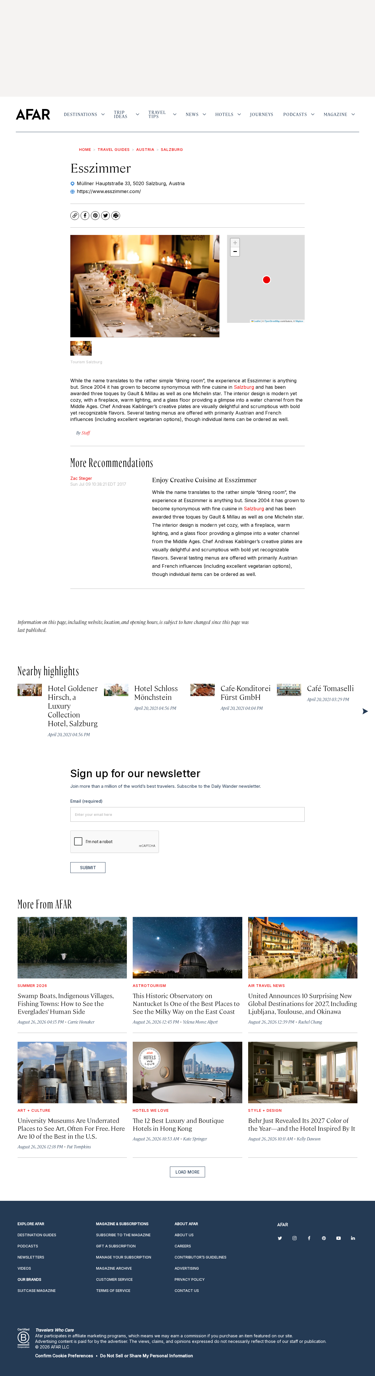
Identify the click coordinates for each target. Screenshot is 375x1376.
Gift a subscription (116, 1246)
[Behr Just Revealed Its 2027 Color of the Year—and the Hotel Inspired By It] (302, 1072)
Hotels (224, 114)
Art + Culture (34, 1110)
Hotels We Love (151, 1110)
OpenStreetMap (272, 321)
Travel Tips (157, 114)
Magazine (335, 114)
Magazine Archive (114, 1268)
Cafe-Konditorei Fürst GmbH (246, 692)
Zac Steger (81, 478)
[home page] (33, 114)
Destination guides (37, 1235)
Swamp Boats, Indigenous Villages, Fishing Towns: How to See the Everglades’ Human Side (65, 1003)
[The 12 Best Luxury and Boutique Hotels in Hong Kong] (187, 1072)
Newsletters (31, 1257)
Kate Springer (195, 1138)
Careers (183, 1246)
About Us (184, 1235)
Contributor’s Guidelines (200, 1257)
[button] (266, 279)
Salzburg (172, 149)
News (192, 114)
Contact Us (187, 1290)
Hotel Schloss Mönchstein (156, 692)
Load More (187, 1171)
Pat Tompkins (79, 1146)
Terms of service (113, 1290)
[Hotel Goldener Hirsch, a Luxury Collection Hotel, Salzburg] (30, 690)
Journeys (261, 114)
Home (85, 149)
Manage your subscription (123, 1257)
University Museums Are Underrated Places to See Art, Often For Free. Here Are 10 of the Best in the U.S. (71, 1128)
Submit (88, 867)
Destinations (80, 114)
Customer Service (114, 1279)
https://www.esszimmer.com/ (109, 191)
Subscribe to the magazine (123, 1235)
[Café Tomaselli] (289, 690)
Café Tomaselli (330, 688)
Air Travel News (266, 985)
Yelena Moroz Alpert (200, 1021)
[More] (103, 114)
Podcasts (295, 114)
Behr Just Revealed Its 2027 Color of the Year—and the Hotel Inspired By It (301, 1124)
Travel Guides (114, 149)
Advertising (187, 1268)
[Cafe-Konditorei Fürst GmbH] (202, 690)
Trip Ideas (120, 114)
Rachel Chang (310, 1021)
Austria (145, 149)
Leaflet (256, 321)
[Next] (364, 711)
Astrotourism (149, 985)
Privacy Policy (190, 1279)
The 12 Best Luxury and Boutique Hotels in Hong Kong (178, 1124)
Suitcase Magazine (37, 1290)
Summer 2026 (32, 985)
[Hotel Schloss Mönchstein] (116, 690)
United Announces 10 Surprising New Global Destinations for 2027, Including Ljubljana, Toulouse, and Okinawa (302, 1003)
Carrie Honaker (81, 1021)
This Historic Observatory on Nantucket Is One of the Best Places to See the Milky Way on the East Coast (186, 1003)
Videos (24, 1268)
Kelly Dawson (309, 1138)
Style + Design (265, 1110)
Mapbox (299, 321)
